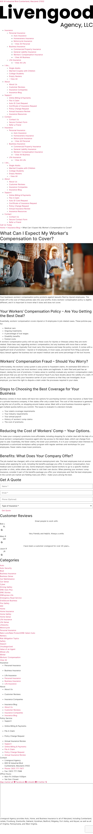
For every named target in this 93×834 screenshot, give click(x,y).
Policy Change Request (19, 109)
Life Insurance (15, 60)
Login (56, 827)
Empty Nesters (15, 76)
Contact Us (14, 119)
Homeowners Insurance (24, 38)
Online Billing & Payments (20, 98)
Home (2, 227)
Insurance (9, 30)
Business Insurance (17, 46)
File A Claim (14, 100)
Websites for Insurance (7, 832)
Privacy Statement (32, 827)
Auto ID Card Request (18, 103)
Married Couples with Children (22, 71)
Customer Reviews (17, 87)
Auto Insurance (20, 36)
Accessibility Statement (46, 827)
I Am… (7, 65)
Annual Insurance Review (19, 111)
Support (8, 95)
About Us (13, 84)
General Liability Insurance (25, 52)
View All (3, 660)
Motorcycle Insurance (23, 41)
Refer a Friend (15, 125)
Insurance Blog (15, 92)
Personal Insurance (17, 33)
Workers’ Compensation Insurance (28, 54)
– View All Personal (22, 44)
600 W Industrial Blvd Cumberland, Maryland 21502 (22, 1)
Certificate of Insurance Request (23, 106)
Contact (8, 117)
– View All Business (22, 57)
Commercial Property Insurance (27, 49)
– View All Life (20, 63)
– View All (13, 79)
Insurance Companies (18, 90)
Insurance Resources (18, 114)
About (7, 82)
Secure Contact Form (18, 122)
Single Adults (14, 68)
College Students (16, 73)
